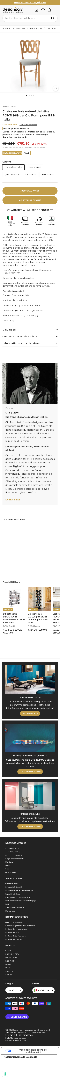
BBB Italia (15, 582)
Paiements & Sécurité (13, 887)
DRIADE (8, 964)
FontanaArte (12, 492)
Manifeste (9, 862)
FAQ (7, 904)
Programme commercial (14, 859)
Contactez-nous (11, 884)
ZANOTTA (9, 971)
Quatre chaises (12, 174)
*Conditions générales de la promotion (20, 926)
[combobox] (30, 18)
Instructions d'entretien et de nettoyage (20, 901)
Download (9, 329)
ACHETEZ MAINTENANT (30, 771)
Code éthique (10, 872)
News (7, 865)
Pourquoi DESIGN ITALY (14, 855)
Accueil (6, 28)
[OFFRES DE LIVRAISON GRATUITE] (30, 738)
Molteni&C (27, 492)
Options (6, 161)
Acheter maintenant (30, 200)
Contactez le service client (19, 336)
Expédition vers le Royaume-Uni (17, 897)
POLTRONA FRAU (12, 954)
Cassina (9, 470)
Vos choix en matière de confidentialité (33, 1050)
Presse (7, 869)
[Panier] (49, 10)
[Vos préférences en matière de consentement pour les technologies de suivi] (5, 1074)
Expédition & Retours (13, 894)
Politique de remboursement (16, 929)
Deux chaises (34, 167)
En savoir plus (12, 499)
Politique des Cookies (13, 939)
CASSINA (9, 951)
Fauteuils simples (13, 167)
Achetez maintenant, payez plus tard (19, 890)
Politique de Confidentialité (15, 936)
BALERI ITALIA (11, 957)
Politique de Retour (12, 933)
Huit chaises (48, 174)
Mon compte (10, 911)
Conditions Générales (13, 922)
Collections (19, 28)
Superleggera (30, 466)
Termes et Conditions (28, 125)
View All (8, 974)
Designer (10, 408)
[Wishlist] (43, 10)
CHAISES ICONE (36, 28)
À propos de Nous (12, 848)
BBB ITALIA (50, 28)
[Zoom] (55, 88)
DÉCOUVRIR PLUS (30, 713)
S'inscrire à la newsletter (14, 907)
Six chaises (30, 174)
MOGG (7, 968)
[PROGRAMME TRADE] (30, 679)
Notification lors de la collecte (20, 1056)
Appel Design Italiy (12, 852)
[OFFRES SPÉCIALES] (30, 796)
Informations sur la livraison (21, 343)
